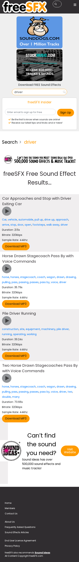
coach (41, 277)
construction (10, 329)
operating (19, 334)
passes (34, 282)
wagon (51, 277)
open (28, 225)
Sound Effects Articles (17, 532)
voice (54, 282)
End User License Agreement (20, 540)
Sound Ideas (42, 552)
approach (62, 219)
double (6, 397)
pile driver (63, 329)
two (70, 392)
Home (8, 503)
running (7, 334)
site (22, 329)
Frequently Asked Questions (20, 527)
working (32, 334)
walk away (52, 225)
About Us (10, 521)
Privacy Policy (12, 545)
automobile (25, 219)
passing (23, 282)
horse (5, 277)
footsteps (39, 225)
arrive (5, 225)
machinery (48, 329)
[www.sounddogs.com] (39, 32)
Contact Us (11, 513)
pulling (6, 282)
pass (14, 282)
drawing (71, 277)
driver (64, 225)
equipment (33, 329)
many (16, 397)
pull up (39, 219)
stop (13, 225)
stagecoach (28, 277)
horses (14, 277)
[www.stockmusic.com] (39, 65)
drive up (49, 219)
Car (4, 219)
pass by (45, 282)
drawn (60, 277)
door (20, 225)
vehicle (12, 219)
